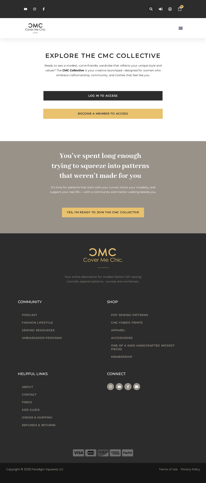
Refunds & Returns (39, 425)
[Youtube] (119, 386)
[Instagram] (110, 386)
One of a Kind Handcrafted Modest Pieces (142, 347)
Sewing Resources (38, 330)
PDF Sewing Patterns (129, 315)
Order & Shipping (37, 417)
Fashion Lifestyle (37, 322)
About (27, 387)
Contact (29, 394)
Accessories (122, 338)
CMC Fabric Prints (127, 322)
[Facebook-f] (127, 386)
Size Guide (31, 410)
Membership (121, 357)
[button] (151, 9)
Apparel (118, 330)
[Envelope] (136, 386)
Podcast (29, 315)
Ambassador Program (42, 338)
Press (27, 402)
